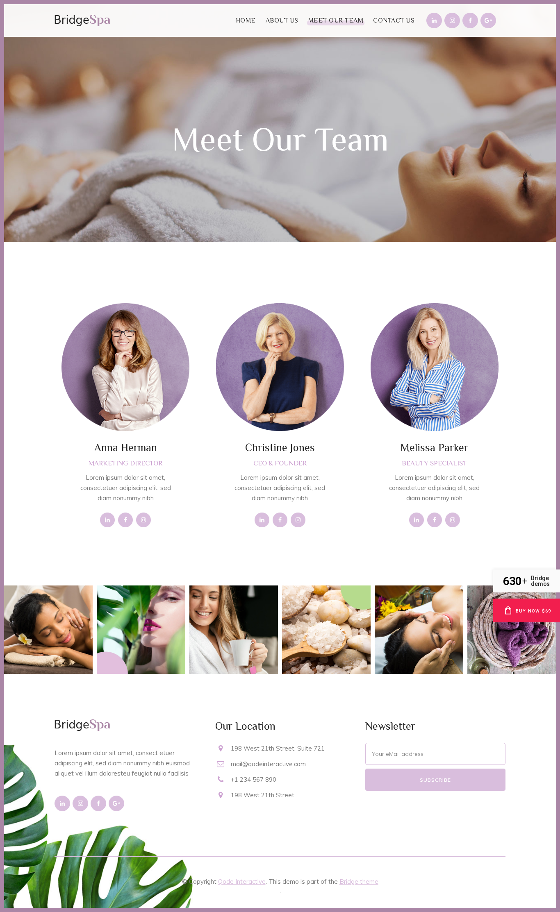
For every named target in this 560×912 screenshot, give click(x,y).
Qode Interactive (242, 881)
